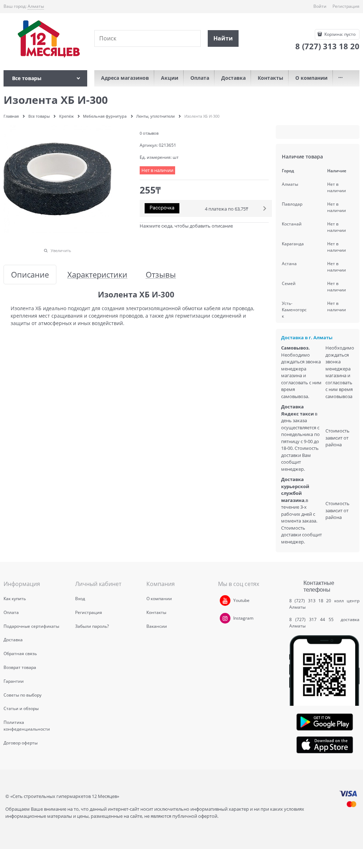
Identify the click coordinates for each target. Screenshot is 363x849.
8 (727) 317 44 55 (313, 619)
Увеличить (61, 250)
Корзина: (339, 34)
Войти (319, 6)
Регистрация (346, 6)
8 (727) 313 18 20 (310, 601)
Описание (30, 274)
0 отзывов (149, 133)
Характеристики (97, 274)
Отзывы (161, 274)
